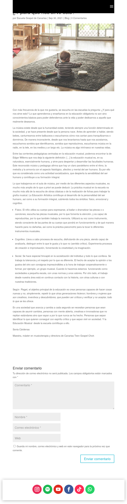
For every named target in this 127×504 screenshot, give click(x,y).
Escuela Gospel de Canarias (32, 18)
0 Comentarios (79, 18)
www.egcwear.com (51, 486)
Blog (67, 18)
